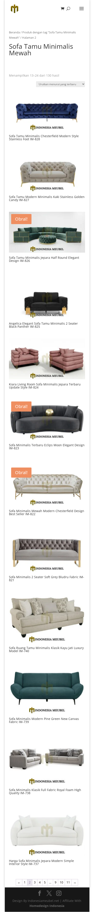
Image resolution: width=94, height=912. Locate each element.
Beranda (14, 32)
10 (61, 882)
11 (68, 882)
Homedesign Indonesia (47, 906)
